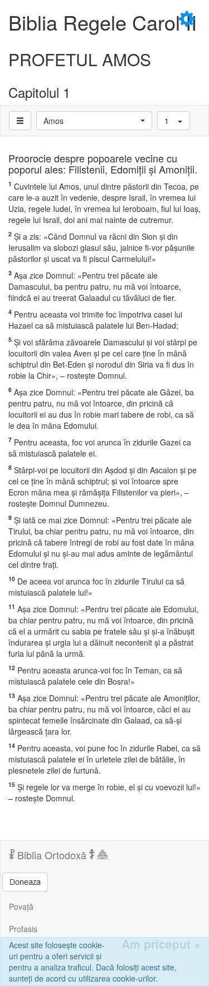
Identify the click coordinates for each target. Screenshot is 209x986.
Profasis (23, 928)
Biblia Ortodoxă (51, 855)
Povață (21, 906)
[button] (94, 120)
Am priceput (161, 944)
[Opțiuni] (20, 120)
